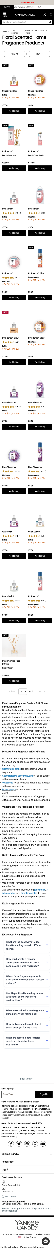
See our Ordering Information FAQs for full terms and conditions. (26, 1209)
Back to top (26, 1078)
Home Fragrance (14, 31)
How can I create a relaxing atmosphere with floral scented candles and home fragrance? (23, 962)
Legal (5, 1169)
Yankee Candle (10, 1154)
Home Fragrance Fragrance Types (36, 31)
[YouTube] (43, 1144)
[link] (11, 212)
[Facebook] (11, 1144)
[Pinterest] (35, 1144)
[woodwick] (20, 7)
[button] (46, 1241)
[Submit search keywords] (50, 22)
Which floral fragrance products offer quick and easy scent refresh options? (25, 979)
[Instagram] (27, 1144)
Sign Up (44, 1094)
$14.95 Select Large (27, 2)
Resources (8, 1161)
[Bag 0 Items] (51, 14)
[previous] (5, 2)
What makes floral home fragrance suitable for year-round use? (25, 1012)
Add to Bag (14, 111)
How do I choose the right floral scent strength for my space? (23, 1026)
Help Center (10, 1196)
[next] (48, 2)
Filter (13, 54)
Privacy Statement (42, 1109)
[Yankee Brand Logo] (25, 14)
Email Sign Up (7, 1088)
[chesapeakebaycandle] (34, 7)
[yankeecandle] (7, 7)
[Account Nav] (44, 14)
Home (4, 32)
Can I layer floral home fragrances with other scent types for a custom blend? (24, 997)
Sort (38, 54)
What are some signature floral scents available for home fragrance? (23, 1041)
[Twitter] (19, 1144)
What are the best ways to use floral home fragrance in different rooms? (24, 945)
